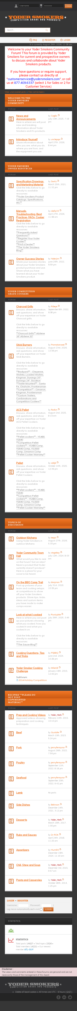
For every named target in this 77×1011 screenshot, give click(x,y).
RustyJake (56, 614)
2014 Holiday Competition (33, 680)
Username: (12, 905)
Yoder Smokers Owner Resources (20, 167)
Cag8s (54, 115)
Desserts (21, 819)
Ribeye (54, 306)
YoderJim (55, 258)
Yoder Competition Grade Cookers (21, 292)
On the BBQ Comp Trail (29, 582)
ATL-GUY (28, 949)
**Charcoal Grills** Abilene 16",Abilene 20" (30, 335)
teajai (53, 537)
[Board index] (37, 16)
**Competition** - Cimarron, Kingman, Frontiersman (31, 391)
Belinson (55, 804)
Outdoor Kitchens (26, 537)
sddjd (53, 463)
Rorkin (54, 409)
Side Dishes (23, 804)
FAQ (34, 40)
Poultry (20, 762)
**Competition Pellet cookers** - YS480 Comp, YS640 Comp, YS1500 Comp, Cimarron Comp (29, 447)
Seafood (21, 777)
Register (50, 40)
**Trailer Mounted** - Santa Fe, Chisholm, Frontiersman (31, 385)
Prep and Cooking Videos (31, 714)
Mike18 (54, 668)
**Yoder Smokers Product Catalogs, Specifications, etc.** (30, 199)
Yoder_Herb (56, 715)
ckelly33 (55, 211)
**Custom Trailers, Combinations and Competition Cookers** (28, 398)
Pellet (19, 462)
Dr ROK (54, 835)
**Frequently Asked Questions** (26, 234)
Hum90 (55, 850)
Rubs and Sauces (26, 834)
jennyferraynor (58, 747)
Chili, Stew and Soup (28, 864)
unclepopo (55, 139)
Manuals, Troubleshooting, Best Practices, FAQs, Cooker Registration (30, 215)
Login (66, 40)
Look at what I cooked (29, 614)
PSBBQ (54, 653)
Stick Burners (24, 344)
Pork (19, 747)
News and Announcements (26, 117)
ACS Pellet (22, 409)
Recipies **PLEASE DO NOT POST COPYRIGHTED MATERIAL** (21, 698)
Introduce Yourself (27, 139)
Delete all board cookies (26, 992)
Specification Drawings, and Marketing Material (30, 183)
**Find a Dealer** (25, 244)
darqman (55, 582)
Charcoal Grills (24, 306)
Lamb (19, 792)
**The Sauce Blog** (26, 644)
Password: (35, 905)
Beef (19, 732)
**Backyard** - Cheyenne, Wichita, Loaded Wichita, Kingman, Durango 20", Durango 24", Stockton (30, 376)
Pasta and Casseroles (29, 879)
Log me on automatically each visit (23, 909)
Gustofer (55, 732)
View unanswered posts (15, 92)
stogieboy (55, 552)
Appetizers (22, 849)
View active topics (36, 92)
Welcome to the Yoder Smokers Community (19, 101)
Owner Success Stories (30, 258)
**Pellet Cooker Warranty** (30, 454)
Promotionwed (57, 344)
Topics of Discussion (15, 523)
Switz (54, 181)
